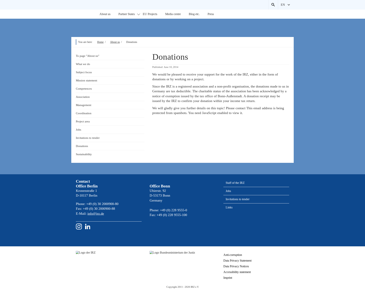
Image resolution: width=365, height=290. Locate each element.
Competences (84, 88)
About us (104, 14)
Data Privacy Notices (236, 266)
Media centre (173, 14)
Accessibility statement (237, 272)
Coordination (83, 113)
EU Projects (150, 14)
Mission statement (86, 80)
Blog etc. (194, 14)
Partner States (126, 14)
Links (229, 207)
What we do (83, 64)
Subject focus (84, 72)
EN (283, 4)
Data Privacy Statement (237, 260)
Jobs (78, 129)
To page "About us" (87, 55)
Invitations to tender (88, 137)
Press (211, 14)
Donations (82, 146)
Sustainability (84, 154)
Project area (83, 121)
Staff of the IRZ (235, 182)
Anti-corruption (232, 254)
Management (83, 105)
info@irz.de (95, 213)
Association (83, 96)
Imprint (227, 277)
